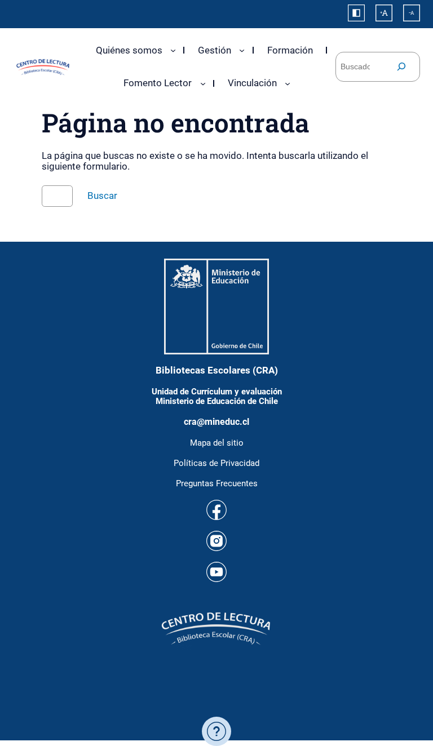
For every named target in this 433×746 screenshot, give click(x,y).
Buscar (102, 195)
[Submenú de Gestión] (242, 50)
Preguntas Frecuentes (217, 483)
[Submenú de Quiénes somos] (173, 50)
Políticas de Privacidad (216, 463)
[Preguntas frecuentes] (216, 731)
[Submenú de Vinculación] (287, 83)
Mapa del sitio (217, 443)
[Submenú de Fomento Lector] (203, 83)
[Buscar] (401, 67)
